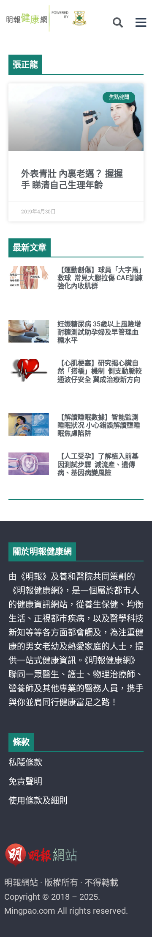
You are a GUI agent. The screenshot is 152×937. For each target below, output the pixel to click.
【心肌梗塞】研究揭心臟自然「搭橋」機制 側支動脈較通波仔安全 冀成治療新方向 (99, 371)
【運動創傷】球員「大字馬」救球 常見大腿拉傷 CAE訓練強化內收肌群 (100, 278)
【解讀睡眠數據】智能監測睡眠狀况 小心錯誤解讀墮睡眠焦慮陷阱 (98, 425)
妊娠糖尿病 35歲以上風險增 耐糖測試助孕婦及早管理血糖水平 (99, 332)
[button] (140, 22)
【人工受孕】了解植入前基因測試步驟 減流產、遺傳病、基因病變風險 (97, 464)
